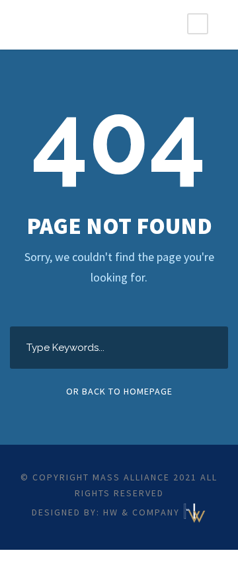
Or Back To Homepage (119, 391)
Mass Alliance (131, 477)
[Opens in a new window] (194, 511)
